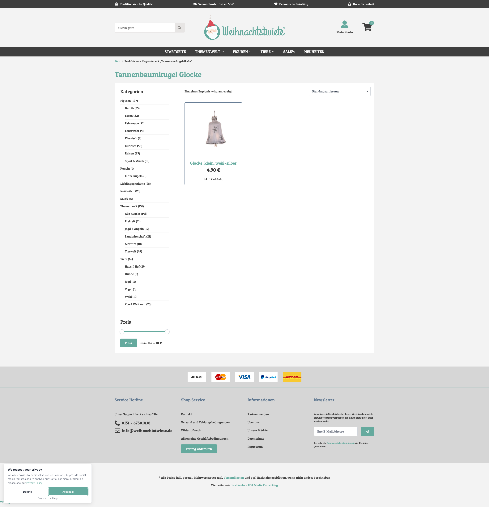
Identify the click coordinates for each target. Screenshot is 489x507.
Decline (27, 491)
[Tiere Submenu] (274, 51)
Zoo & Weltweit (135, 304)
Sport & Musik (134, 161)
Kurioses (130, 146)
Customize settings (48, 498)
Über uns (254, 422)
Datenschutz (256, 438)
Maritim (130, 244)
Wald (128, 297)
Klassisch (131, 138)
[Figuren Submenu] (251, 51)
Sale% (289, 51)
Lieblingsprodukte (132, 183)
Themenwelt (207, 51)
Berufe (129, 108)
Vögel (128, 289)
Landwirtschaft (135, 236)
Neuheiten (314, 51)
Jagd (128, 281)
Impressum (255, 446)
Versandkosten (234, 477)
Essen (129, 116)
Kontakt (186, 414)
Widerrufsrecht (191, 430)
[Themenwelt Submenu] (223, 51)
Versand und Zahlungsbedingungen (205, 422)
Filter (128, 343)
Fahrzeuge (132, 123)
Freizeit (130, 221)
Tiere (266, 51)
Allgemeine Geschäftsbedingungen (204, 438)
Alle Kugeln (132, 214)
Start (117, 61)
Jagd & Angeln (134, 229)
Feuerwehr (132, 131)
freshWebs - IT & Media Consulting (254, 485)
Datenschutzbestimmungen (341, 443)
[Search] (180, 28)
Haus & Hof (132, 266)
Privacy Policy (34, 482)
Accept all (68, 491)
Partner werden (258, 414)
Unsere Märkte (258, 430)
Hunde (129, 274)
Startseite (175, 51)
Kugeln (125, 168)
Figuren (240, 51)
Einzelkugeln (134, 176)
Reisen (129, 153)
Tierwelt (130, 251)
